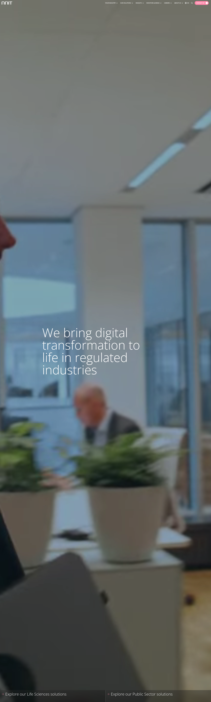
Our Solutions (125, 3)
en (188, 3)
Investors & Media (152, 3)
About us (177, 3)
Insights (139, 3)
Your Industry (110, 3)
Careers (167, 3)
